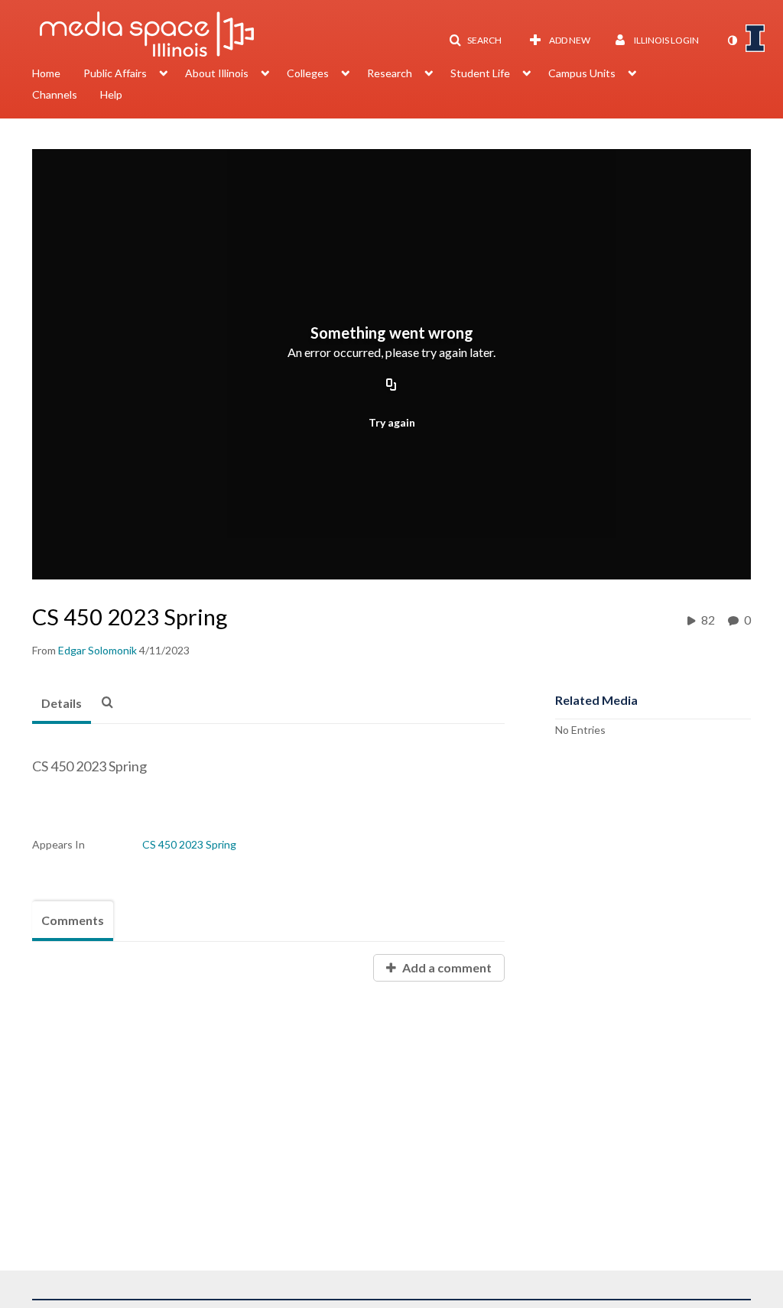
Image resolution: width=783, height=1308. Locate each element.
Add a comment (446, 967)
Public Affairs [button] (115, 73)
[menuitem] (57, 75)
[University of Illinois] (755, 38)
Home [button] (46, 73)
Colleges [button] (308, 73)
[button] (475, 40)
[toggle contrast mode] (732, 40)
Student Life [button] (480, 73)
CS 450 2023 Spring (189, 844)
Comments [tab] (72, 920)
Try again (392, 422)
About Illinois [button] (217, 73)
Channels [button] (54, 94)
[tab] (61, 704)
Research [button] (389, 73)
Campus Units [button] (582, 73)
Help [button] (111, 94)
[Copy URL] (391, 385)
